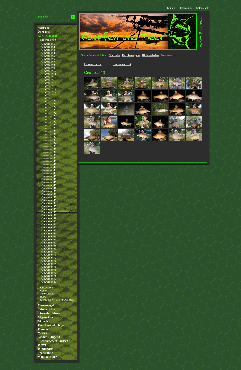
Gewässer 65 (48, 236)
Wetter (42, 344)
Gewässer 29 (48, 128)
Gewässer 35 (48, 146)
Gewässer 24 (48, 112)
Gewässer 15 (48, 85)
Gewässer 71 (48, 254)
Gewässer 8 (48, 64)
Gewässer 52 (48, 197)
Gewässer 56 (48, 209)
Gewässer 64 (48, 233)
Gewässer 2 (48, 46)
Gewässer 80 (48, 281)
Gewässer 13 (48, 79)
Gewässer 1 (48, 43)
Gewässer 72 (48, 257)
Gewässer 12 (48, 76)
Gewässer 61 (48, 224)
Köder (43, 290)
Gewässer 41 (48, 164)
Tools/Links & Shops (51, 325)
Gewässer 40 (48, 161)
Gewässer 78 (48, 275)
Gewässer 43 (48, 170)
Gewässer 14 (48, 82)
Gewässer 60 (48, 221)
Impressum (186, 8)
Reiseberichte (46, 309)
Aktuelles (44, 321)
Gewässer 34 (48, 143)
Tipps (43, 296)
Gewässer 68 (48, 245)
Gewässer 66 (48, 239)
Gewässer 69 (48, 248)
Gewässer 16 (48, 88)
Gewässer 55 (48, 206)
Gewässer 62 (48, 227)
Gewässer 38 (48, 155)
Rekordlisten (47, 293)
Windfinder (45, 348)
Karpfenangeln (47, 35)
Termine (43, 329)
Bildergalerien (48, 39)
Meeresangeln (46, 305)
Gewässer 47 (48, 182)
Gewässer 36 (48, 149)
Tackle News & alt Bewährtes (57, 299)
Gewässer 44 (48, 173)
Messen (42, 333)
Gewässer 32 (48, 137)
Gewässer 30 (48, 131)
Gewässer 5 (48, 55)
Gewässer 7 (48, 61)
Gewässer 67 (48, 242)
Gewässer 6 (48, 58)
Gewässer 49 (48, 188)
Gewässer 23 (48, 109)
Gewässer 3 (48, 49)
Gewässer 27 (48, 122)
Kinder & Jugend (49, 337)
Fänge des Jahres (49, 313)
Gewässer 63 (48, 230)
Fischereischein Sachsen (53, 341)
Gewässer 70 (48, 251)
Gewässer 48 (48, 185)
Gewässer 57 (48, 212)
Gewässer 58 (48, 215)
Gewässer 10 (48, 70)
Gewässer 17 (48, 91)
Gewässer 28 (48, 125)
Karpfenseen (47, 287)
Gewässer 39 (48, 158)
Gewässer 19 (48, 97)
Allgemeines (45, 317)
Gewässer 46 (48, 179)
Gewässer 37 (48, 152)
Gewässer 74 (48, 263)
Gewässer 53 (48, 200)
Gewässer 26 (48, 119)
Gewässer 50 (48, 191)
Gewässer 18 (48, 94)
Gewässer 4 (48, 52)
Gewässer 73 (48, 260)
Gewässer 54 (48, 203)
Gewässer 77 (48, 272)
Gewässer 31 (48, 134)
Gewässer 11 (48, 73)
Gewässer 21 (48, 103)
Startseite (44, 27)
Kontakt (171, 8)
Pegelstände (45, 352)
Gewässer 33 (48, 140)
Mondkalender (47, 356)
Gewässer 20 (48, 100)
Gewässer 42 (48, 167)
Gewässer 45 (48, 176)
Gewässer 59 (48, 218)
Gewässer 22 (48, 106)
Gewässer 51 (48, 194)
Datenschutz (202, 8)
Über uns (44, 31)
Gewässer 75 (48, 266)
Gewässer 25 (48, 115)
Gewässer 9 (48, 67)
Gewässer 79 (48, 278)
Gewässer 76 (48, 269)
